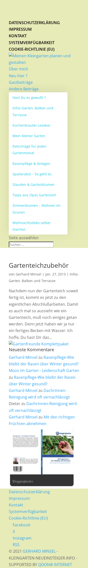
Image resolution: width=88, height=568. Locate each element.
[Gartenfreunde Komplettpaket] (39, 344)
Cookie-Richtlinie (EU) (32, 49)
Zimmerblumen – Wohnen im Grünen (36, 208)
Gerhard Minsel (28, 274)
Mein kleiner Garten (28, 135)
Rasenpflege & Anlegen (31, 163)
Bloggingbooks (22, 481)
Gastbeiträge (21, 82)
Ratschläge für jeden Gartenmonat (29, 149)
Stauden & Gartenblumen (33, 184)
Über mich (18, 69)
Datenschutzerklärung (34, 22)
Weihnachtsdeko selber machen (31, 226)
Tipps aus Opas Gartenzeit (34, 195)
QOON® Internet (55, 564)
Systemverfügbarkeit (32, 42)
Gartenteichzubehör (39, 265)
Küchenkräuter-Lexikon (31, 125)
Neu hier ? (18, 75)
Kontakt (18, 35)
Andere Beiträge (24, 89)
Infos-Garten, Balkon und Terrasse (32, 111)
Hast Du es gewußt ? (29, 97)
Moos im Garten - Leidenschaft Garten (44, 370)
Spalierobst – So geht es (32, 174)
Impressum (20, 29)
